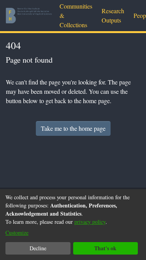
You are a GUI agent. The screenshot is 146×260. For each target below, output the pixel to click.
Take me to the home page (73, 128)
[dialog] (73, 224)
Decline (38, 248)
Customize (16, 232)
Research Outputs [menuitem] (113, 15)
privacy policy (90, 221)
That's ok (105, 248)
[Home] (29, 15)
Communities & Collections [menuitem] (76, 15)
